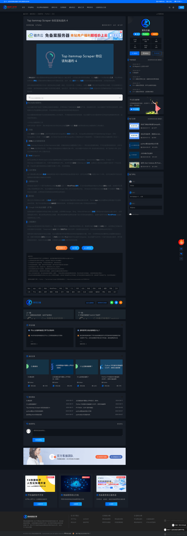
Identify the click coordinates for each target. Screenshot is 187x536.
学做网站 (31, 7)
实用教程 (63, 7)
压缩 (74, 163)
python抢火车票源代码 (83, 414)
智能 (62, 229)
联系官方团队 (103, 457)
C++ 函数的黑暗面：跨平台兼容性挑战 (144, 85)
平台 (65, 229)
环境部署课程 (119, 522)
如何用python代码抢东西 (34, 414)
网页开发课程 (106, 522)
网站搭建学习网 (33, 279)
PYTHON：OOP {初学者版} (84, 407)
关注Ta (135, 53)
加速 (95, 226)
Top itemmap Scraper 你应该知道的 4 (38, 407)
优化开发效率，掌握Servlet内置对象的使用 (151, 134)
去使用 (76, 504)
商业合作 (73, 522)
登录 (181, 7)
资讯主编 (31, 25)
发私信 (146, 53)
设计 (33, 77)
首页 (23, 7)
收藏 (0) (62, 248)
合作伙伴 (86, 519)
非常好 (132, 185)
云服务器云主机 (101, 7)
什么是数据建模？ (83, 377)
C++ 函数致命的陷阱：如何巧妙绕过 (39, 315)
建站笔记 (72, 7)
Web (32, 148)
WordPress (71, 186)
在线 (102, 226)
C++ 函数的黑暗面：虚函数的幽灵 (143, 91)
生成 (105, 189)
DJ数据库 (31, 377)
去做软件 (40, 504)
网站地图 (68, 533)
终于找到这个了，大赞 (136, 196)
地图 (95, 77)
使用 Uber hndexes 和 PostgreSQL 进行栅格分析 (151, 163)
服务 (78, 107)
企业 (54, 229)
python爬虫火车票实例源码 (34, 411)
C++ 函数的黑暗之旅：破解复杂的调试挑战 (146, 79)
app (96, 200)
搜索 (89, 85)
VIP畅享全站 (161, 1)
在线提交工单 (117, 457)
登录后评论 (38, 440)
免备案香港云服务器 (107, 495)
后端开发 (40, 14)
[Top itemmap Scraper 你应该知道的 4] (75, 59)
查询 (43, 237)
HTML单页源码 (151, 522)
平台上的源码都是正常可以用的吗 (42, 330)
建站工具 (81, 7)
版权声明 (86, 522)
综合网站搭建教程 (43, 7)
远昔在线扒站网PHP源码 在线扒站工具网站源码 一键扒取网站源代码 (178, 524)
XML (31, 141)
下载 (89, 174)
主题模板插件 (150, 519)
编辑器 (53, 203)
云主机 (170, 1)
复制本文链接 (103, 302)
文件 (67, 125)
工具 (111, 77)
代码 (55, 237)
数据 (75, 125)
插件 (47, 137)
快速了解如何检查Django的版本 (151, 124)
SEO (32, 134)
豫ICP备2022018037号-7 (83, 533)
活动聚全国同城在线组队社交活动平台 (178, 533)
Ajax (98, 160)
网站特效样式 (138, 522)
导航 (117, 189)
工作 (49, 240)
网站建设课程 (119, 519)
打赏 (75, 248)
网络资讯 (90, 7)
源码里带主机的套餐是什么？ (90, 330)
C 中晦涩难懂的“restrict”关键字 (89, 315)
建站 (105, 186)
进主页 (157, 53)
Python (47, 14)
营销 (42, 134)
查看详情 (33, 344)
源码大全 (54, 7)
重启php (132, 207)
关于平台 (73, 519)
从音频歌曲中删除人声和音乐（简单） (61, 378)
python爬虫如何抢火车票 (83, 411)
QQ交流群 (136, 109)
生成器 (58, 186)
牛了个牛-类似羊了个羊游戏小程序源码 (178, 529)
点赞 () (88, 248)
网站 (30, 77)
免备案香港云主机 (71, 495)
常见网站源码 (138, 519)
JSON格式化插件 (147, 153)
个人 (66, 237)
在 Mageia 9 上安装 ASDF (141, 66)
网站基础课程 (106, 519)
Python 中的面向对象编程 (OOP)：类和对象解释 (110, 378)
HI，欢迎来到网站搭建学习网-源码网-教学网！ (17, 1)
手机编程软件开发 (35, 495)
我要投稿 (161, 14)
